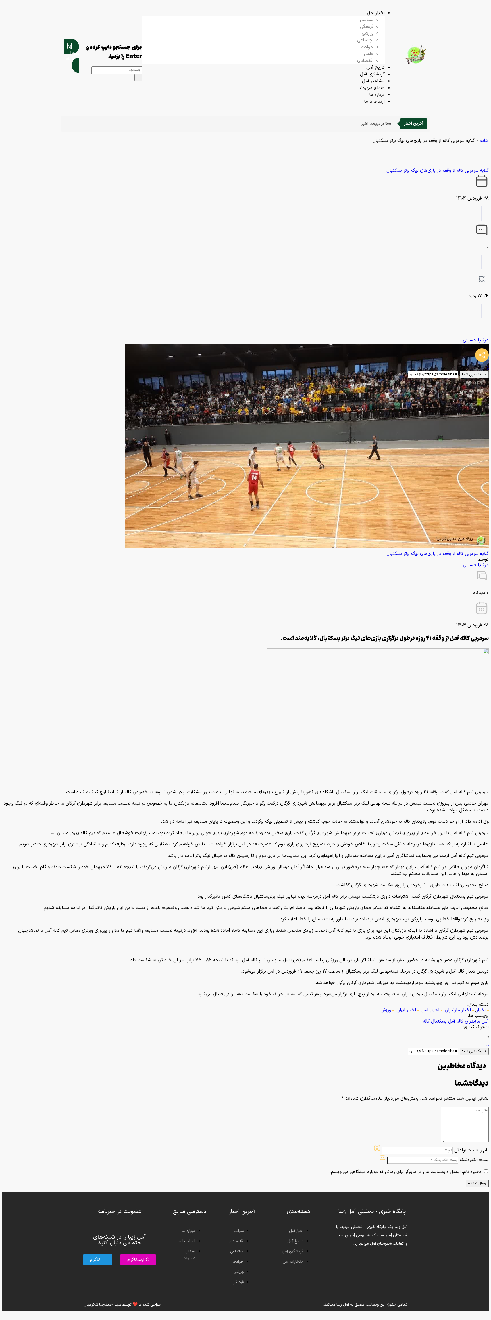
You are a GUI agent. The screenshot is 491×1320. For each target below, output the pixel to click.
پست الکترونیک (474, 1160)
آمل (485, 1021)
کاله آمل (455, 1021)
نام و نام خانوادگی (471, 1150)
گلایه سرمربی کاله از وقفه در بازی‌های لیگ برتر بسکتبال (437, 170)
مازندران (472, 1021)
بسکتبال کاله (435, 1021)
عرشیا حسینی (476, 340)
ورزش (385, 1010)
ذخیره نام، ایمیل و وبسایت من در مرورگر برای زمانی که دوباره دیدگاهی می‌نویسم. (406, 1171)
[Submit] (138, 77)
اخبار (481, 1010)
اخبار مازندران (458, 1010)
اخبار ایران (406, 1010)
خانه (484, 140)
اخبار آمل (430, 1010)
